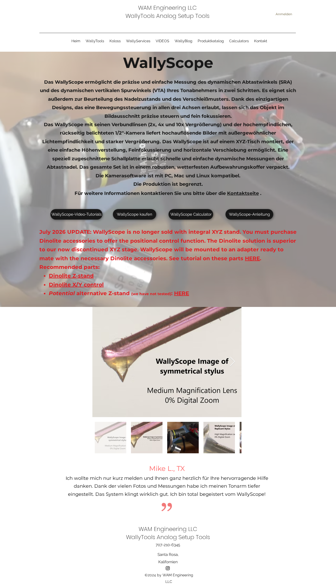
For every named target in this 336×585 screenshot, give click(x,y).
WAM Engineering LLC (167, 8)
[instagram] (167, 568)
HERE (252, 258)
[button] (138, 41)
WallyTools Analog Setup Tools (167, 16)
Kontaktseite (243, 193)
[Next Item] (232, 362)
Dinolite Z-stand (71, 276)
